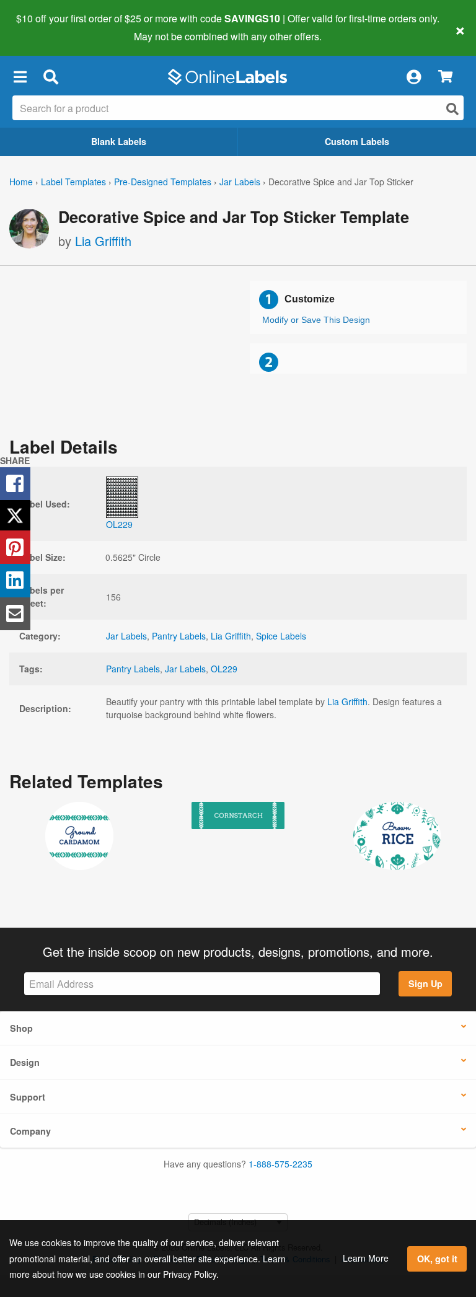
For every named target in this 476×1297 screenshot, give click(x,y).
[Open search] (452, 108)
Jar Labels (239, 181)
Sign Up (425, 983)
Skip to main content (45, 27)
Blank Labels (118, 141)
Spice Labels (281, 636)
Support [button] (27, 1097)
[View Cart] (445, 77)
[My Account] (413, 77)
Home (21, 181)
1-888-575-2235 (280, 1164)
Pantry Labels (179, 636)
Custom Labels (357, 141)
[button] (20, 77)
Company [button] (30, 1131)
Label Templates (73, 181)
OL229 (224, 668)
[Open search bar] (50, 77)
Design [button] (25, 1062)
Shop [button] (21, 1028)
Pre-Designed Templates (162, 181)
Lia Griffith (103, 241)
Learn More (366, 1258)
